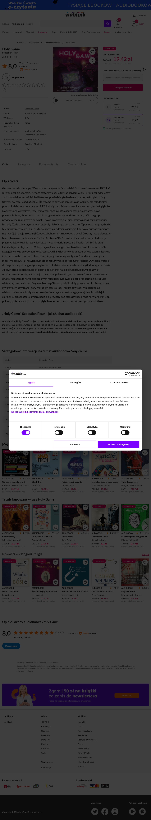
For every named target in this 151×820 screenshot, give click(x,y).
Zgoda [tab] (31, 382)
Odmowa (75, 444)
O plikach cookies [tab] (119, 382)
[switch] (59, 432)
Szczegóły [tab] (75, 382)
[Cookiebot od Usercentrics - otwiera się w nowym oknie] (127, 374)
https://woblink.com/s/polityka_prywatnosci (35, 412)
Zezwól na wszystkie (118, 444)
